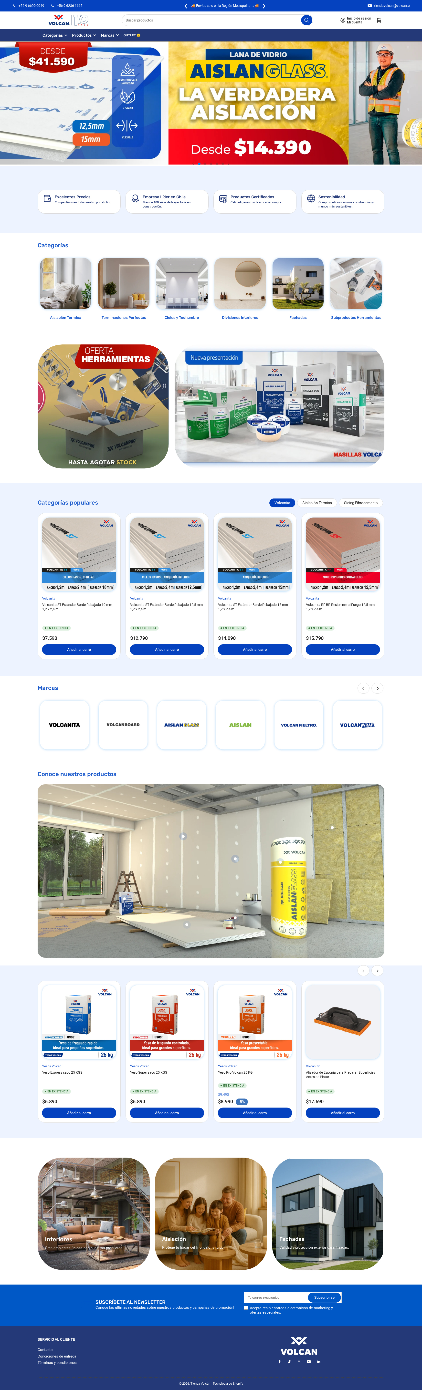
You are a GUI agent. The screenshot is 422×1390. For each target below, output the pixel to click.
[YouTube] (309, 1361)
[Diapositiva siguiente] (229, 164)
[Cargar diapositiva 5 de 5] (223, 164)
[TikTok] (289, 1361)
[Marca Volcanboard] (123, 725)
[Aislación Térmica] (65, 283)
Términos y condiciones (57, 1362)
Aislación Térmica (65, 317)
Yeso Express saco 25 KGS (62, 1072)
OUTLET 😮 (132, 35)
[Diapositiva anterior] (193, 164)
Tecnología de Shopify (228, 1383)
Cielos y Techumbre (182, 317)
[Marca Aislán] (240, 725)
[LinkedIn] (318, 1361)
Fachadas (298, 317)
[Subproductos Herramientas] (356, 283)
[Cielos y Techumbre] (182, 283)
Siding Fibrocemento (361, 503)
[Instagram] (299, 1361)
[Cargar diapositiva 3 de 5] (211, 164)
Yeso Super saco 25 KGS (148, 1072)
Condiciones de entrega (57, 1356)
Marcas (108, 35)
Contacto (45, 1350)
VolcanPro (313, 1066)
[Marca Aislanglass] (181, 725)
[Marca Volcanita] (64, 725)
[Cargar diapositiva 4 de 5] (217, 164)
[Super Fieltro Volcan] (298, 725)
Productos (82, 35)
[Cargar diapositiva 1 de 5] (199, 164)
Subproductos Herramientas (356, 317)
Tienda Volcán (200, 1383)
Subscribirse (324, 1297)
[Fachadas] (298, 283)
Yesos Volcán (51, 1066)
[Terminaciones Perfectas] (123, 283)
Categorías (52, 35)
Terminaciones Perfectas (124, 317)
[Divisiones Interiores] (240, 283)
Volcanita (282, 503)
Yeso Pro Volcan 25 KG (235, 1072)
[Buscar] (306, 20)
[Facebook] (279, 1361)
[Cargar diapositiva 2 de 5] (205, 164)
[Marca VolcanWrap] (357, 725)
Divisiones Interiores (240, 317)
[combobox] (217, 20)
